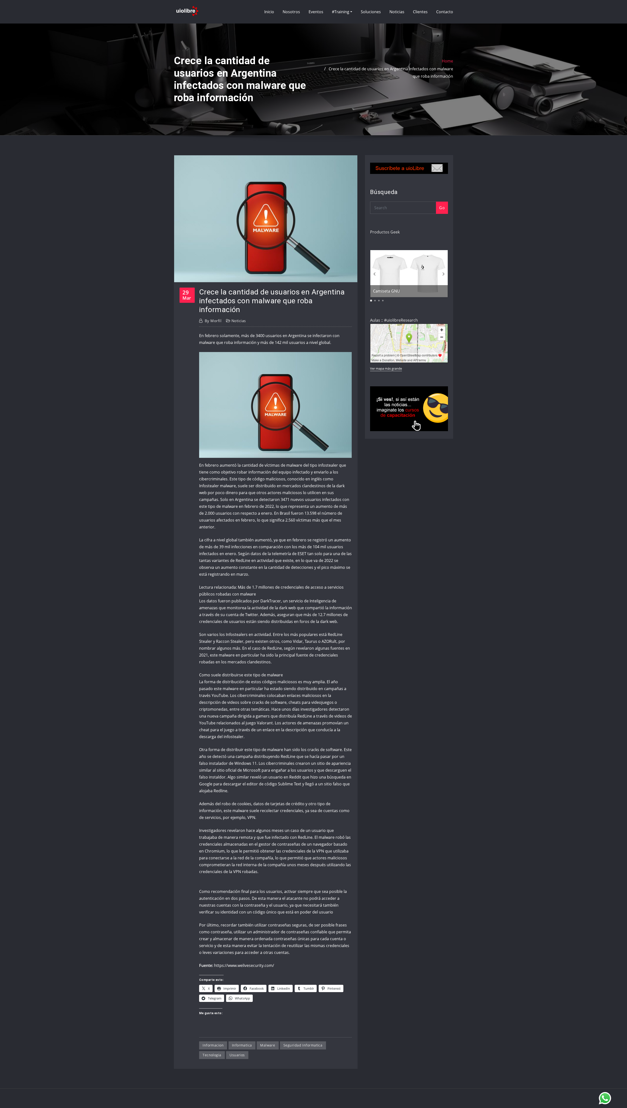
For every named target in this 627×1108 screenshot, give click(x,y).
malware (267, 1045)
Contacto (444, 11)
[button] (443, 274)
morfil (213, 320)
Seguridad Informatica (302, 1045)
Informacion (213, 1045)
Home (447, 61)
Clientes (420, 11)
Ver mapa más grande (386, 368)
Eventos (316, 11)
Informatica (242, 1045)
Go (442, 207)
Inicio (269, 11)
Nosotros (291, 11)
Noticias (396, 11)
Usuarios (237, 1055)
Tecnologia (212, 1055)
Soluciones (371, 11)
